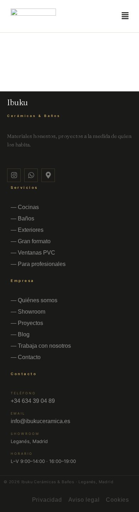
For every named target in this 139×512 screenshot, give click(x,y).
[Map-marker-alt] (48, 175)
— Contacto (26, 357)
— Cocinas (25, 207)
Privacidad (47, 500)
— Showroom (28, 312)
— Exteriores (27, 230)
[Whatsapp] (31, 175)
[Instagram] (14, 175)
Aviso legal (84, 500)
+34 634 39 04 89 (33, 401)
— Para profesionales (38, 264)
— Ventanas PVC (33, 253)
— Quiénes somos (34, 300)
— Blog (20, 334)
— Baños (22, 218)
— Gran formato (31, 241)
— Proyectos (27, 323)
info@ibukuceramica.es (40, 421)
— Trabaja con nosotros (41, 346)
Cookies (117, 500)
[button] (125, 16)
